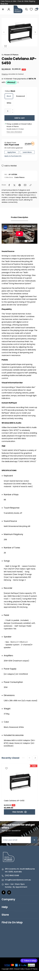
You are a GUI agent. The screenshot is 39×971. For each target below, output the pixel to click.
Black (9, 96)
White (9, 103)
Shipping (5, 74)
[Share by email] (25, 185)
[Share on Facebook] (9, 185)
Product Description (19, 217)
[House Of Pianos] (9, 863)
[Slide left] (4, 32)
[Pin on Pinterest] (20, 185)
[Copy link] (30, 185)
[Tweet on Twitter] (14, 185)
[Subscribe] (34, 840)
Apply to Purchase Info (12, 156)
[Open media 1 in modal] (19, 32)
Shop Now (4, 3)
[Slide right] (35, 32)
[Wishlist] (31, 9)
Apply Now (11, 152)
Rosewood (20, 96)
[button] (3, 9)
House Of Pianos (10, 54)
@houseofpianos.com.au (19, 880)
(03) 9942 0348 (12, 875)
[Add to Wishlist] (6, 768)
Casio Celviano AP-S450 (14, 801)
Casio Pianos (19, 177)
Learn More (27, 152)
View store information (14, 132)
